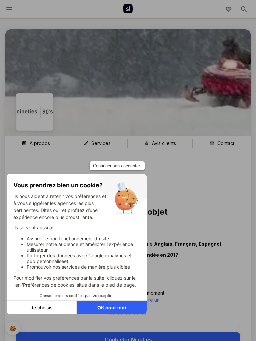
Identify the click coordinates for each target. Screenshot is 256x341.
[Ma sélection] (228, 9)
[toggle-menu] (9, 9)
